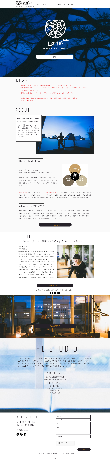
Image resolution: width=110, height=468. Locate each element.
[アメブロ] (51, 293)
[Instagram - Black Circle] (58, 293)
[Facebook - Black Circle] (55, 293)
